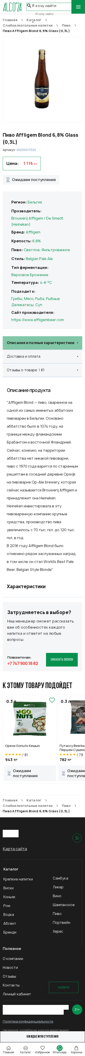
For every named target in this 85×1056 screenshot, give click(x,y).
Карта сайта (15, 848)
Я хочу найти (44, 5)
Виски (8, 888)
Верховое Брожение (29, 274)
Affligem (33, 232)
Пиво (57, 913)
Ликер (58, 887)
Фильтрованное (55, 249)
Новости (10, 967)
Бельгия (35, 202)
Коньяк (9, 897)
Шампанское (64, 904)
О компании (13, 958)
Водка (8, 914)
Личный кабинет (17, 994)
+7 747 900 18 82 (22, 663)
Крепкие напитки (18, 879)
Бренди (10, 932)
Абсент (9, 923)
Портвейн (61, 922)
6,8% (36, 240)
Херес (58, 931)
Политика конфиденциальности (28, 1021)
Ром (6, 905)
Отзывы (9, 976)
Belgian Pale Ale (39, 258)
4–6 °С (46, 282)
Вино (57, 896)
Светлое (32, 249)
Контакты (11, 985)
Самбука (60, 878)
